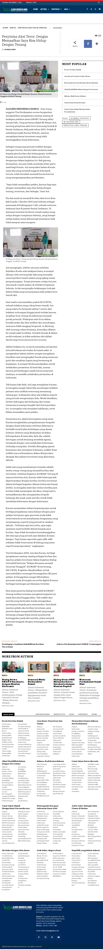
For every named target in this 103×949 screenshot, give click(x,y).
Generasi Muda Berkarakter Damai (36, 682)
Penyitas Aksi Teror (75, 125)
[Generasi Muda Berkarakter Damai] (39, 667)
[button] (99, 3)
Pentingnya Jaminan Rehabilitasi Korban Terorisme (23, 645)
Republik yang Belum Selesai (86, 850)
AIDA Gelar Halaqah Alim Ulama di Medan (84, 807)
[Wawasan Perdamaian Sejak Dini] (90, 667)
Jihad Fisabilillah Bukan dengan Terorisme (81, 89)
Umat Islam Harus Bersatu (74, 102)
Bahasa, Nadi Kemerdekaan (75, 96)
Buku (71, 714)
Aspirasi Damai (43, 714)
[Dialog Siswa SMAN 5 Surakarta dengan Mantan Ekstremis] (13, 667)
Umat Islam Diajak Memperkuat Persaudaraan (16, 807)
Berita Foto (59, 714)
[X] (95, 9)
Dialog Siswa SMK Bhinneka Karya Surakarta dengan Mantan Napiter (64, 683)
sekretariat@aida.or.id (50, 931)
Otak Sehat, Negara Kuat (49, 850)
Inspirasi (83, 714)
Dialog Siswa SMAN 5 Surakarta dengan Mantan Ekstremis (13, 683)
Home (5, 27)
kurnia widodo (80, 118)
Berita (13, 27)
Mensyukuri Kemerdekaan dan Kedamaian (81, 83)
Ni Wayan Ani (71, 121)
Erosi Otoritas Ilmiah (72, 69)
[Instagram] (91, 9)
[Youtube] (99, 9)
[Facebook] (87, 9)
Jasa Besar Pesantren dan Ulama (77, 76)
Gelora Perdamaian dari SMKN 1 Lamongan (79, 644)
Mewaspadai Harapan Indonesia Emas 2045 (47, 807)
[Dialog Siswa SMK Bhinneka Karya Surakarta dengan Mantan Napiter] (64, 667)
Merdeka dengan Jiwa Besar (16, 850)
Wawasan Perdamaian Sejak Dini (90, 682)
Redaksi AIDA (10, 49)
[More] (97, 44)
